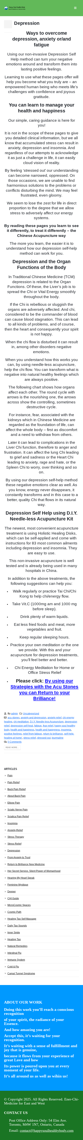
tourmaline (57, 737)
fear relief (48, 725)
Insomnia (12, 823)
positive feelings (13, 733)
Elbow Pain (13, 802)
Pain (9, 775)
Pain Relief (13, 782)
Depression (26, 23)
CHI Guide (13, 898)
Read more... (12, 747)
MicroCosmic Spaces (19, 905)
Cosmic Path (14, 912)
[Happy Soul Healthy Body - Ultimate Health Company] (15, 8)
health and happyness (47, 729)
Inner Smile (13, 932)
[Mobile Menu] (75, 8)
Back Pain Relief (16, 789)
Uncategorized (31, 713)
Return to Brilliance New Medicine (26, 864)
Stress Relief (14, 843)
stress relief (29, 737)
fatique (38, 725)
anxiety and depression (33, 717)
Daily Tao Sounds (17, 925)
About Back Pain (16, 796)
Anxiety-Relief (15, 830)
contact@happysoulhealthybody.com (47, 1130)
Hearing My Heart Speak (20, 877)
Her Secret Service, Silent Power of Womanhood (33, 871)
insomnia (66, 729)
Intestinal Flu (14, 953)
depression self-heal (22, 725)
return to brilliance (53, 733)
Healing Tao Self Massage (21, 918)
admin (14, 713)
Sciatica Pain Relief (18, 816)
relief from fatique (32, 733)
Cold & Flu (13, 966)
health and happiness (22, 729)
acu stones (14, 717)
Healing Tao (14, 939)
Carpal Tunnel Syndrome (21, 973)
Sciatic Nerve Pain (17, 809)
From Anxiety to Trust (18, 857)
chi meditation (21, 721)
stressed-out (44, 737)
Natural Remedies (17, 946)
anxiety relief (54, 717)
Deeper (11, 891)
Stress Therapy (15, 836)
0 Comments (15, 741)
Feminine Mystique (17, 884)
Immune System (16, 959)
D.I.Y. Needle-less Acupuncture (47, 721)
